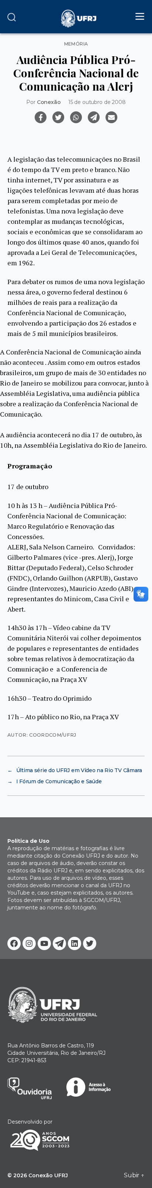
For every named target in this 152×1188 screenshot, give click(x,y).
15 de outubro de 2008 (97, 102)
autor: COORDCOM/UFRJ (41, 735)
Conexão (49, 102)
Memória (76, 44)
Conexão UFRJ (48, 1175)
